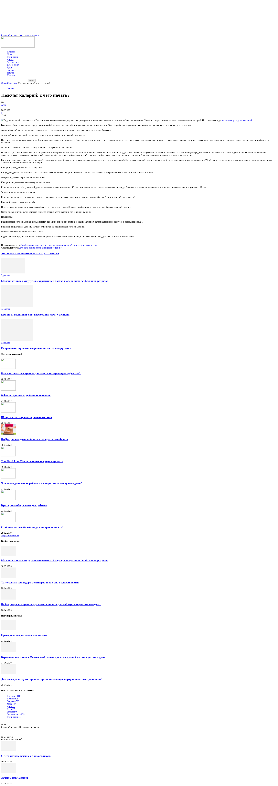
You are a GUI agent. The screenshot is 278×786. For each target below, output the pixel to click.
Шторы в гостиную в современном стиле (26, 417)
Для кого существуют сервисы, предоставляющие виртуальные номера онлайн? (51, 679)
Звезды (10, 72)
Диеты (10, 59)
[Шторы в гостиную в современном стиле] (8, 411)
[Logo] (18, 47)
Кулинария (12, 57)
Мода (9, 54)
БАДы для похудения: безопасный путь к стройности (34, 439)
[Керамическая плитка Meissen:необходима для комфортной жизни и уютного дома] (8, 651)
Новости (11, 75)
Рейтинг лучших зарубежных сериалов (26, 395)
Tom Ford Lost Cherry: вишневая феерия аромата (32, 461)
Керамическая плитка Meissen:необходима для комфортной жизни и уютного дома (53, 657)
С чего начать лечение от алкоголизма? (26, 755)
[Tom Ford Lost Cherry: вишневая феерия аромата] (8, 455)
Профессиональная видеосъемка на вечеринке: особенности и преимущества (59, 245)
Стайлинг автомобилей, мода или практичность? (32, 527)
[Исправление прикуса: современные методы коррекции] (17, 340)
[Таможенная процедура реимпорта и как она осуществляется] (8, 577)
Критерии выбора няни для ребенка (24, 505)
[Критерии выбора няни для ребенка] (8, 499)
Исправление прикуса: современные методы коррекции (36, 348)
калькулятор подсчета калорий (237, 120)
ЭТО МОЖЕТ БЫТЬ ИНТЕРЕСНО (20, 253)
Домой (4, 83)
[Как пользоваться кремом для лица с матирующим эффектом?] (8, 368)
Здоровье (11, 70)
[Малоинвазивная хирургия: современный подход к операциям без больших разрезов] (13, 272)
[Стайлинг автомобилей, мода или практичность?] (8, 521)
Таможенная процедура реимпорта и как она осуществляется (40, 582)
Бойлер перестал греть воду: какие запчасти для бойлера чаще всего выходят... (51, 604)
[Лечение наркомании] (8, 772)
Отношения (13, 62)
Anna (3, 105)
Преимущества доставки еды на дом (24, 635)
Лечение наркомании (14, 777)
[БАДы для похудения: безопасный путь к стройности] (8, 434)
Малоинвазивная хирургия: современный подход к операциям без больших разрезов (54, 280)
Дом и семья (13, 65)
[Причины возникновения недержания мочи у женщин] (17, 306)
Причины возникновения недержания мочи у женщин (35, 314)
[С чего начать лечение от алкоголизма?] (8, 750)
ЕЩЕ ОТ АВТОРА (49, 253)
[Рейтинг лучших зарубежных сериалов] (8, 390)
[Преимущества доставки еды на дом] (8, 629)
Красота (11, 51)
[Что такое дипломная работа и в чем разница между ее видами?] (8, 477)
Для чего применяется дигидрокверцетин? (40, 247)
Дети (9, 67)
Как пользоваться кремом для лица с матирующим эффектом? (41, 373)
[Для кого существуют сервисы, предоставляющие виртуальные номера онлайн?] (8, 673)
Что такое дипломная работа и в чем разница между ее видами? (41, 483)
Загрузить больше (10, 535)
